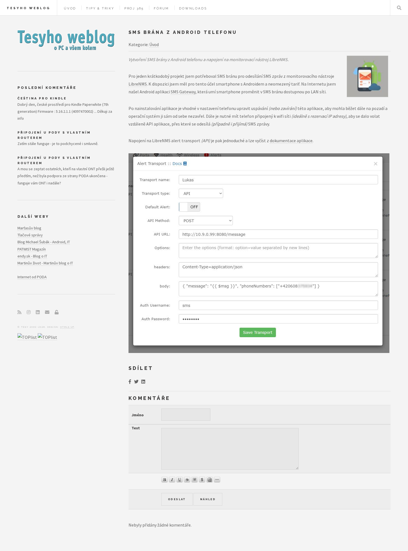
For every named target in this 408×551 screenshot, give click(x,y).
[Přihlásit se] (57, 312)
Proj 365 (134, 8)
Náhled (208, 499)
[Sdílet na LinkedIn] (143, 381)
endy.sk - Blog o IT (32, 256)
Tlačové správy (30, 234)
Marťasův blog (29, 228)
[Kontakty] (47, 312)
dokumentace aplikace (291, 140)
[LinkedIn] (38, 312)
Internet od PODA (32, 276)
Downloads (193, 8)
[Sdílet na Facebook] (130, 381)
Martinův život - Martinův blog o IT (45, 263)
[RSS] (19, 312)
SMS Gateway (183, 91)
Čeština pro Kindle (41, 98)
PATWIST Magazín (31, 249)
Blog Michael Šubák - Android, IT (43, 241)
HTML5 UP (67, 326)
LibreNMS (138, 84)
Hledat (399, 8)
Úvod (70, 8)
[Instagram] (29, 312)
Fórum (161, 8)
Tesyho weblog (28, 8)
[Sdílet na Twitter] (136, 381)
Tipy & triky (100, 8)
